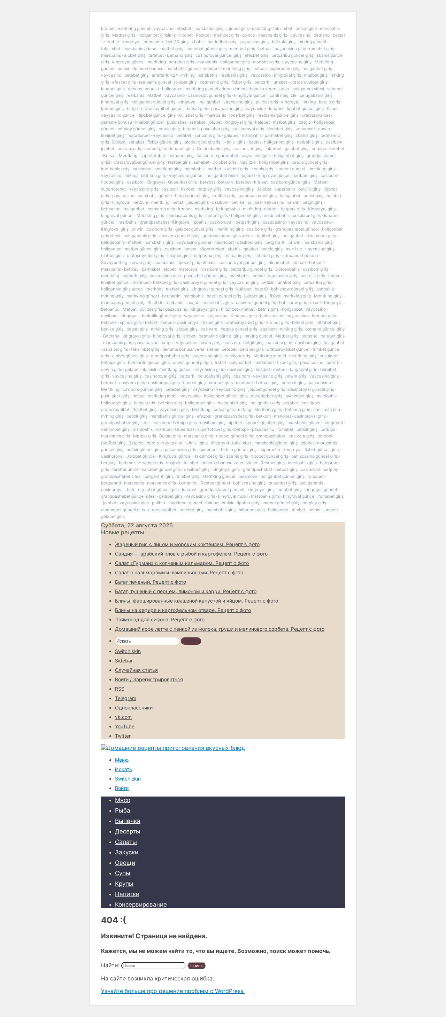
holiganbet (172, 88)
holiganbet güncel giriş (153, 101)
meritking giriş (236, 68)
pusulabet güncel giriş (205, 275)
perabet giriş (333, 336)
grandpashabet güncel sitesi (128, 496)
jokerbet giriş (241, 115)
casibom (334, 142)
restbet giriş (179, 162)
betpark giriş (293, 208)
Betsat (109, 155)
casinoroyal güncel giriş (218, 55)
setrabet (197, 122)
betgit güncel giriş (192, 195)
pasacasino (123, 195)
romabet (285, 429)
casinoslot (311, 469)
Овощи (125, 862)
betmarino (153, 41)
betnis (314, 509)
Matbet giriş (123, 35)
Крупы (124, 883)
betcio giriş (329, 101)
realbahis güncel (155, 82)
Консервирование (141, 904)
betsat (339, 35)
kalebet (262, 122)
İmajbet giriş (179, 255)
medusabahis (277, 215)
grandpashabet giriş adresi (228, 235)
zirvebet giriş (150, 462)
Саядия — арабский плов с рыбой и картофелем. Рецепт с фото (191, 554)
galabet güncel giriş (194, 229)
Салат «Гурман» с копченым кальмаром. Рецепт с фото (182, 563)
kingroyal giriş (287, 75)
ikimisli (209, 262)
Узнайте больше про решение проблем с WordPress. (173, 990)
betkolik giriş (312, 275)
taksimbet (282, 28)
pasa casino (147, 342)
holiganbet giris (200, 402)
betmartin (171, 295)
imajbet (193, 302)
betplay (131, 269)
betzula (140, 202)
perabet (183, 135)
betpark (261, 82)
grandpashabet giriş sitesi (126, 422)
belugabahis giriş (316, 95)
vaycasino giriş (254, 41)
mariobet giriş (266, 61)
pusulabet (176, 122)
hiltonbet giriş (252, 509)
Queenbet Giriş (182, 182)
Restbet (203, 35)
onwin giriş (140, 262)
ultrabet (218, 362)
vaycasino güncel (118, 115)
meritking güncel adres (208, 88)
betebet (190, 128)
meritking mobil (162, 395)
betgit (132, 108)
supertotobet (113, 189)
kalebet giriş (236, 168)
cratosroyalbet (316, 115)
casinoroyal (221, 222)
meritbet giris (226, 35)
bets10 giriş (177, 41)
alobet (169, 269)
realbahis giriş (234, 75)
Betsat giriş (170, 435)
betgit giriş (312, 202)
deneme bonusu (147, 68)
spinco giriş (131, 322)
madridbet (224, 242)
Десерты (127, 831)
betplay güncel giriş (136, 128)
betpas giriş (267, 382)
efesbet (184, 28)
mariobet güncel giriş (206, 48)
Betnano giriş (179, 55)
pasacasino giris (165, 275)
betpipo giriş (113, 362)
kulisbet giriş (191, 115)
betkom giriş (129, 148)
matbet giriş (172, 48)
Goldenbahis (287, 269)
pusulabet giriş (215, 128)
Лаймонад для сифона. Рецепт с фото (160, 619)
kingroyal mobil (233, 496)
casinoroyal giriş (248, 128)
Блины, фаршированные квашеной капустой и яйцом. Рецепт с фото (196, 601)
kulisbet (244, 289)
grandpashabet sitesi (121, 476)
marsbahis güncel (140, 48)
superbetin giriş (284, 68)
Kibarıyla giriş (244, 315)
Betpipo (136, 442)
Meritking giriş (150, 215)
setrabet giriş (181, 61)
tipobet (186, 35)
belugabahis (228, 208)
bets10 (261, 289)
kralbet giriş (224, 195)
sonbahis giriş (207, 135)
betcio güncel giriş (309, 162)
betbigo (328, 429)
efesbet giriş (256, 55)
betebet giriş (136, 75)
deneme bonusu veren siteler (261, 88)
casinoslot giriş (247, 148)
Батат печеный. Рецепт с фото (150, 582)
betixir (123, 68)
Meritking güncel (269, 355)
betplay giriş (209, 189)
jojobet (215, 122)
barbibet (127, 462)
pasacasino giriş (227, 108)
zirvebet (111, 41)
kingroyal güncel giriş (212, 289)
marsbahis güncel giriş (122, 302)
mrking (187, 75)
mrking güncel (312, 41)
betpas (264, 48)
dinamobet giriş (321, 235)
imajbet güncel (149, 122)
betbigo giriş (170, 402)
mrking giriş (112, 295)
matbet (214, 168)
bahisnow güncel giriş (292, 289)
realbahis (135, 95)
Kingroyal (155, 182)
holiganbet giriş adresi (122, 289)
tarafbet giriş (113, 442)
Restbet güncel (215, 483)
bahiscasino (271, 315)
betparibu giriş (207, 255)
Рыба (122, 810)
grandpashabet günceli (222, 489)
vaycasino (163, 28)
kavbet (187, 189)
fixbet (332, 108)
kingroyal (131, 41)
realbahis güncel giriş (278, 115)
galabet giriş (296, 148)
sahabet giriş (266, 255)
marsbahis (111, 55)
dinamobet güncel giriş (123, 509)
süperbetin (270, 449)
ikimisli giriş (234, 142)
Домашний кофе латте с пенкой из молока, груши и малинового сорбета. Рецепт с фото (219, 629)
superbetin (285, 189)
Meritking (128, 155)
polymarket (240, 362)
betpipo (319, 148)
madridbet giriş (222, 41)
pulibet (254, 202)
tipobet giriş (112, 182)
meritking (261, 28)
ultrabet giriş (328, 322)
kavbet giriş (112, 108)
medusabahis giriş (184, 215)
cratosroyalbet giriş (309, 82)
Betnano (111, 336)
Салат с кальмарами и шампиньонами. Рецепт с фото (179, 572)
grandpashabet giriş (257, 195)
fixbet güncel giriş (164, 142)
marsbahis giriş (208, 28)
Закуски (126, 852)
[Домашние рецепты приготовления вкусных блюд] (173, 747)
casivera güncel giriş (179, 235)
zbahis (198, 41)
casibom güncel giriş (290, 182)
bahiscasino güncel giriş (314, 456)
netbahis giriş (310, 142)
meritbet (155, 289)
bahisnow (141, 168)
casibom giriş (159, 229)
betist (177, 202)
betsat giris (197, 108)
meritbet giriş (242, 48)
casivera (209, 329)
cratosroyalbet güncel (162, 108)
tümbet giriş (188, 476)
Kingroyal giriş (322, 208)
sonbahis (325, 289)
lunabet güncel (290, 168)
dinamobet (279, 262)
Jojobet (264, 189)
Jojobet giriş (224, 162)
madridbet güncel (185, 502)
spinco (248, 35)
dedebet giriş (279, 128)
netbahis (290, 255)
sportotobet (227, 155)
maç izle (247, 162)
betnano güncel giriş (325, 329)
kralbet (108, 28)
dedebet (212, 68)
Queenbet (184, 429)
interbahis (127, 222)
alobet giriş (134, 55)
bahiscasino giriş (249, 483)
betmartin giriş (161, 208)
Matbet (154, 95)
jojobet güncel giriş (266, 389)
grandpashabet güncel (297, 229)
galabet (231, 135)
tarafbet (156, 55)
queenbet (208, 449)
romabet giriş (321, 48)
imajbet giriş (316, 75)
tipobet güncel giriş (305, 108)
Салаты (126, 841)
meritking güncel (134, 28)
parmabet (151, 269)
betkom (225, 182)
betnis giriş (268, 309)
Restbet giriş (144, 409)
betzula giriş (283, 41)
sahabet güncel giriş (161, 469)
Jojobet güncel (141, 456)
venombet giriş (115, 429)
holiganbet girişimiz (157, 35)
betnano (322, 35)
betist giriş (313, 195)
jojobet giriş (237, 28)
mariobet (141, 282)
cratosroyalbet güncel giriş (139, 162)
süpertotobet (152, 155)
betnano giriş (180, 155)
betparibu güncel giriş (292, 55)
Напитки (127, 894)
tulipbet (191, 462)
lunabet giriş (113, 88)
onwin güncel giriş (190, 362)
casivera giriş (132, 382)
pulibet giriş (267, 101)
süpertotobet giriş (214, 429)
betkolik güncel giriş (161, 315)
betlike (238, 202)
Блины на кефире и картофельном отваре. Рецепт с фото (183, 610)
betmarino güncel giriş (220, 336)
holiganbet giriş (235, 61)
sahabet (136, 142)
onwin (324, 128)
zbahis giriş (306, 135)
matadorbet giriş (266, 395)
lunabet (279, 82)
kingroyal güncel (128, 61)
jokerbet (274, 148)
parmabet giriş (278, 135)
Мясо (122, 800)
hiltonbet (229, 309)
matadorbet (139, 135)
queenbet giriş (282, 483)
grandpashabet (154, 222)
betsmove (247, 476)
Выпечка (127, 820)
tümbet (298, 509)
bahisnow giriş (293, 302)
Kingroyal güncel (175, 456)
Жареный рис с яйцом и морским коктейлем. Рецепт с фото (187, 544)
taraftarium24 (165, 75)
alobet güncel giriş (202, 142)
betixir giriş (136, 416)
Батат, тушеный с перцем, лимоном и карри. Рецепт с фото (185, 591)
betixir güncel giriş (144, 449)
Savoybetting (114, 262)
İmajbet (263, 369)
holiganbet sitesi (308, 88)
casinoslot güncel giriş (209, 95)
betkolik (109, 322)
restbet (299, 262)
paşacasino (176, 309)
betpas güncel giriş (239, 329)
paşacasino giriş (290, 48)
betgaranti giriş (159, 476)
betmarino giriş (214, 82)
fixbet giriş (241, 82)
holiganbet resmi (223, 175)
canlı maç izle (283, 95)
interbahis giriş (115, 168)
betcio (305, 122)
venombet (305, 128)
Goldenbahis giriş (213, 148)
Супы (122, 873)
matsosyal (189, 269)
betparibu (110, 309)
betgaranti (275, 242)
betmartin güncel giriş (149, 362)
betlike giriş (112, 329)
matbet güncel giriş (143, 248)
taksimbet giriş (145, 349)
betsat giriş (306, 28)
